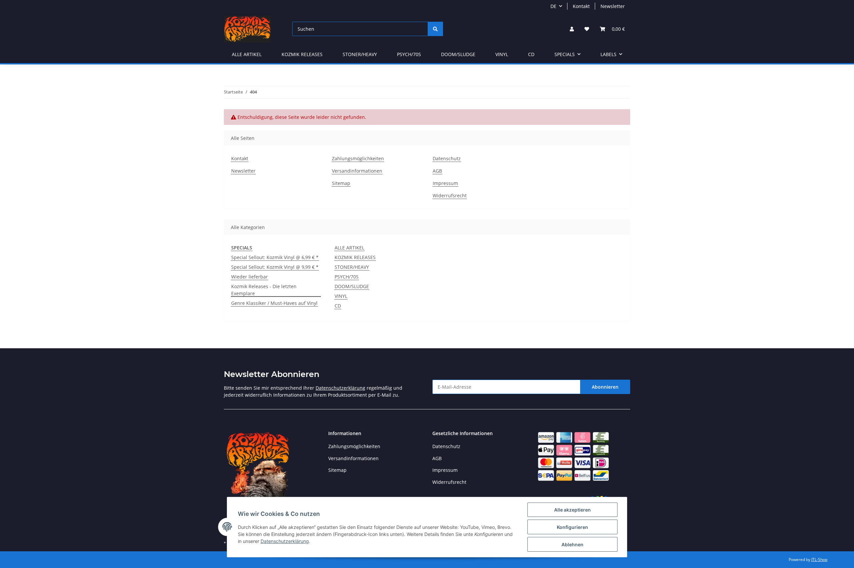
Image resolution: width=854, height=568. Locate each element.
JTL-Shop (819, 559)
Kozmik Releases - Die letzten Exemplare (264, 290)
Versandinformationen (357, 171)
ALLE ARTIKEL (349, 247)
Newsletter (612, 6)
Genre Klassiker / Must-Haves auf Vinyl (274, 303)
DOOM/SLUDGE (352, 286)
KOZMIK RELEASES (355, 257)
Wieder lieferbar (249, 276)
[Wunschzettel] (586, 28)
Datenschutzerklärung (340, 388)
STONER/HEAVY (352, 267)
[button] (571, 28)
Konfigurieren (572, 527)
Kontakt (581, 6)
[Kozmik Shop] (247, 28)
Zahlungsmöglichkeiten (358, 158)
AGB (437, 171)
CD (338, 306)
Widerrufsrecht (450, 195)
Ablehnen (572, 544)
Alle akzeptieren (572, 510)
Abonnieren (605, 387)
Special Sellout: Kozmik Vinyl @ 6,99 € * (275, 257)
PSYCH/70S (347, 276)
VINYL (341, 296)
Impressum (445, 183)
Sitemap (341, 183)
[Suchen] (435, 29)
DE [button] (553, 6)
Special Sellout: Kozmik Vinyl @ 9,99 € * (275, 267)
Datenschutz (447, 158)
